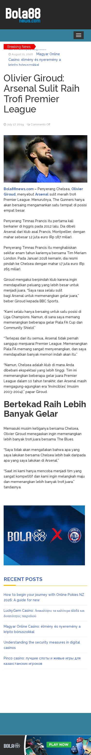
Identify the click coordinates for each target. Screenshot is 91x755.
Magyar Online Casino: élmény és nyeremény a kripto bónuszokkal (34, 57)
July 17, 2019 (15, 124)
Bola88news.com (19, 189)
